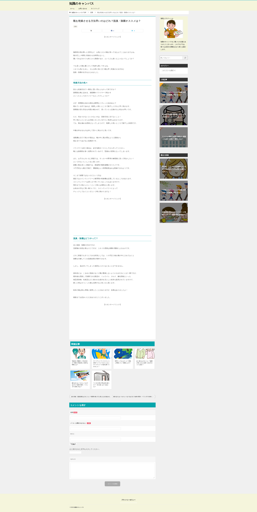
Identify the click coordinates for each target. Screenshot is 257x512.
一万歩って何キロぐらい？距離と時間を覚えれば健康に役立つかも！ (174, 93)
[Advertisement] (112, 43)
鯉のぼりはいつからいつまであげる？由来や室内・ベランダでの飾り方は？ (80, 384)
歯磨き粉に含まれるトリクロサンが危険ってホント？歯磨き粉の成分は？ (174, 213)
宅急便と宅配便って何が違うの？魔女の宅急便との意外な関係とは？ (80, 362)
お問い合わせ (83, 8)
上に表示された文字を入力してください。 (85, 449)
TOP (79, 12)
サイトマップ (95, 8)
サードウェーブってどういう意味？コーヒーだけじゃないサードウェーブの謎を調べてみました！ (101, 363)
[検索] (185, 57)
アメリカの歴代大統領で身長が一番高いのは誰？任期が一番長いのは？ (174, 138)
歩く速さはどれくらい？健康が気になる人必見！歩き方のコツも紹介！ (144, 362)
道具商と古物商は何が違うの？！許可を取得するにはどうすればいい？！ (174, 116)
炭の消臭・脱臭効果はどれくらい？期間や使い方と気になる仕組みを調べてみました (91, 396)
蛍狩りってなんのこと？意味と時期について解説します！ (123, 362)
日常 (75, 26)
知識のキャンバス (81, 3)
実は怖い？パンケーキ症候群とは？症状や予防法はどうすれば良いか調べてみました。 (174, 169)
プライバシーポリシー (128, 500)
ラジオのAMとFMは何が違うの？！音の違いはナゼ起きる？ (101, 384)
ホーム (72, 8)
